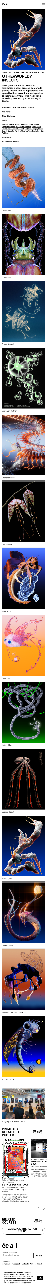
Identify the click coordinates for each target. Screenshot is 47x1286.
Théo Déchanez (8, 116)
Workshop (6, 107)
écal (9, 1245)
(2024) (13, 107)
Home (5, 3)
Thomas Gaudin (27, 131)
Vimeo (33, 1264)
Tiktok (39, 1264)
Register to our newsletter (9, 1252)
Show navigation (43, 3)
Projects (6, 72)
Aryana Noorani (21, 125)
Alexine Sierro (8, 125)
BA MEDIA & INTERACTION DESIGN (29, 72)
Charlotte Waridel (23, 127)
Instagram (6, 1264)
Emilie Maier (7, 129)
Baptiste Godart (8, 127)
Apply (39, 1255)
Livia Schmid (18, 129)
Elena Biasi (36, 127)
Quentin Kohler (14, 131)
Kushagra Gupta (27, 107)
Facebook (16, 1264)
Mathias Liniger (31, 129)
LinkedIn (25, 1264)
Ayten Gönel (33, 125)
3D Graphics (7, 142)
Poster (16, 142)
